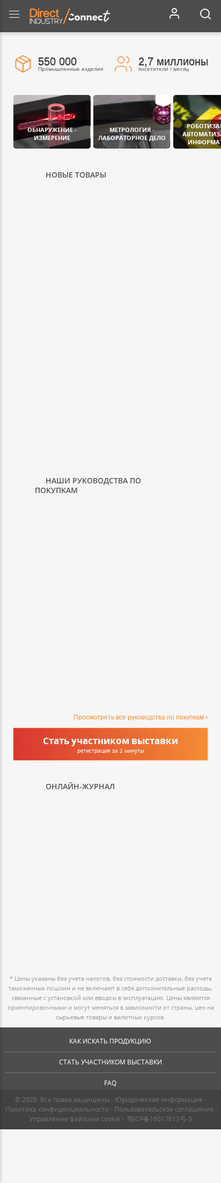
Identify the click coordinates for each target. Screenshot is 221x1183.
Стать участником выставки (110, 1062)
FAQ (110, 1083)
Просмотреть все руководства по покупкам (138, 717)
